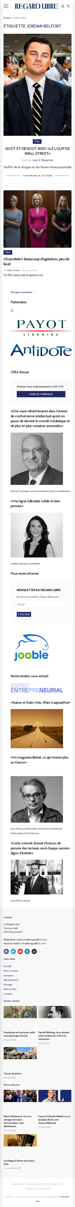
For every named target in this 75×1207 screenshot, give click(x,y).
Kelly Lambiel (13, 270)
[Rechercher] (62, 6)
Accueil (7, 17)
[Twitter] (13, 951)
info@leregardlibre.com (33, 943)
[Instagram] (34, 951)
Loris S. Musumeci (42, 160)
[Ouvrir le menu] (5, 6)
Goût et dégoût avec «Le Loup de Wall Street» (37, 151)
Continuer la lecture (37, 175)
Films (37, 141)
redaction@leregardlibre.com (31, 939)
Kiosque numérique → (23, 292)
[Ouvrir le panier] (68, 6)
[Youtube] (20, 951)
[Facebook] (6, 951)
